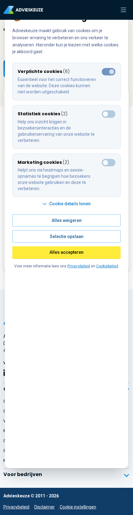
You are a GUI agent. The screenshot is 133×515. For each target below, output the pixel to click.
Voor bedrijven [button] (22, 474)
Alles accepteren (66, 252)
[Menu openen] (123, 10)
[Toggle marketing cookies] (108, 114)
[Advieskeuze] (23, 10)
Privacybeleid (16, 506)
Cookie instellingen (78, 506)
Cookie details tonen (70, 203)
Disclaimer (44, 506)
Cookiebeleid (107, 266)
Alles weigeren (67, 220)
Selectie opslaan (67, 236)
